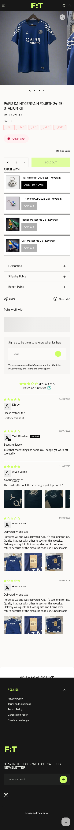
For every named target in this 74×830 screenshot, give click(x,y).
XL (46, 127)
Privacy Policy (15, 368)
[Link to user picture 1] (13, 499)
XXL (60, 127)
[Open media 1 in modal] (62, 17)
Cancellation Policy (18, 714)
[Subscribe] (58, 354)
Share (12, 298)
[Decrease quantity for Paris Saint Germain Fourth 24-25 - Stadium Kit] (8, 162)
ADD (34, 185)
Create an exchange (18, 720)
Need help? (64, 298)
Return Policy (15, 709)
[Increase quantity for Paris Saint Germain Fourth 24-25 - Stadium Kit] (24, 162)
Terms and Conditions (19, 703)
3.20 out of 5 (47, 384)
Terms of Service (35, 368)
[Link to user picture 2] (33, 499)
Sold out (29, 206)
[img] (12, 399)
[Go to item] (30, 90)
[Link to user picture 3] (54, 499)
